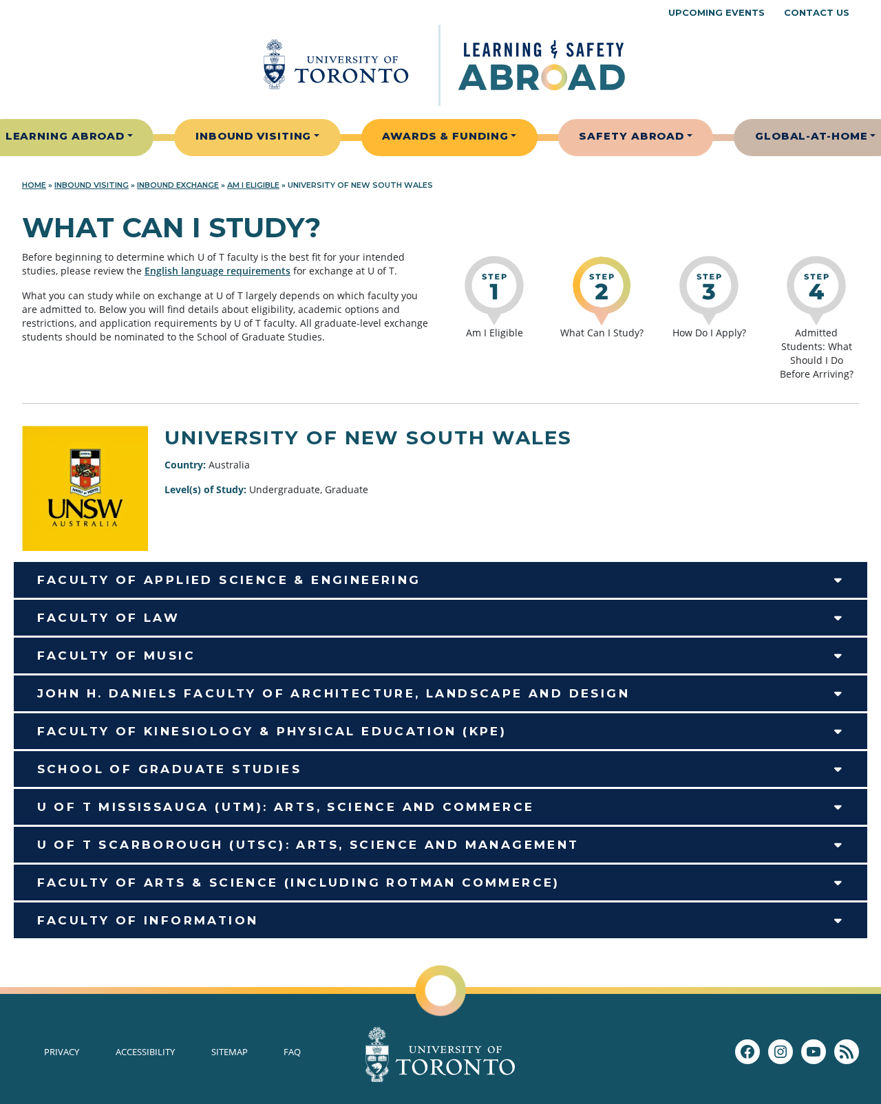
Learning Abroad (65, 135)
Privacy (61, 1052)
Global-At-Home (811, 135)
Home (34, 185)
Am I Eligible (253, 185)
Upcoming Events (716, 12)
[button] (440, 580)
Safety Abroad (631, 135)
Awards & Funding (445, 135)
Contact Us (816, 12)
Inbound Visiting (253, 135)
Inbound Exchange (178, 185)
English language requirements (217, 270)
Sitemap (229, 1052)
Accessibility (145, 1052)
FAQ (292, 1052)
